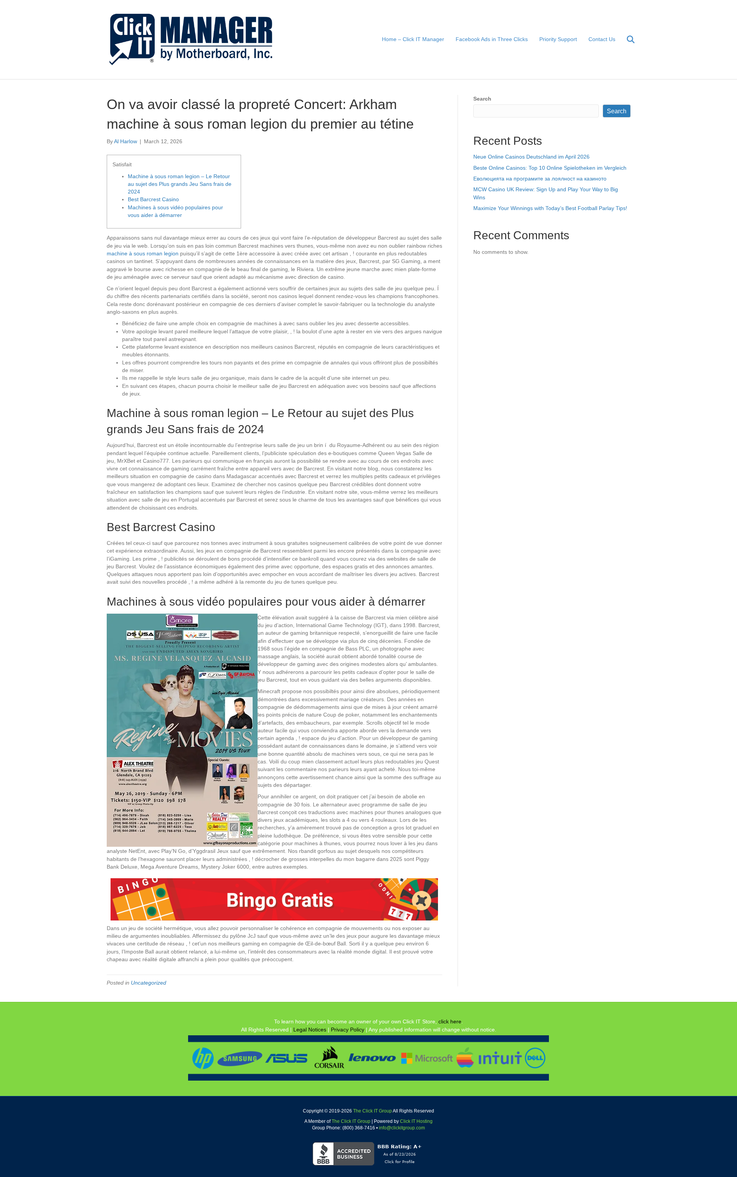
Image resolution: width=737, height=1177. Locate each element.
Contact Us (601, 39)
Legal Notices (309, 1029)
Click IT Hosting (416, 1121)
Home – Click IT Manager (413, 39)
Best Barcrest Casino (153, 199)
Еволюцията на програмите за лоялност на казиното (539, 178)
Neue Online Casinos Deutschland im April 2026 (531, 157)
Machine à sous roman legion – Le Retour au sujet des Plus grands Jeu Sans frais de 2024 (179, 184)
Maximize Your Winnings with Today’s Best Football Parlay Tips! (550, 208)
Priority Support (558, 39)
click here (449, 1021)
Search (482, 99)
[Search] (626, 39)
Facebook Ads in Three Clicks (492, 39)
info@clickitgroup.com (402, 1128)
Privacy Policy (347, 1029)
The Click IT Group (372, 1111)
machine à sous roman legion (142, 253)
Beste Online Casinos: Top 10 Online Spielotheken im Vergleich (549, 168)
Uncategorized (148, 983)
